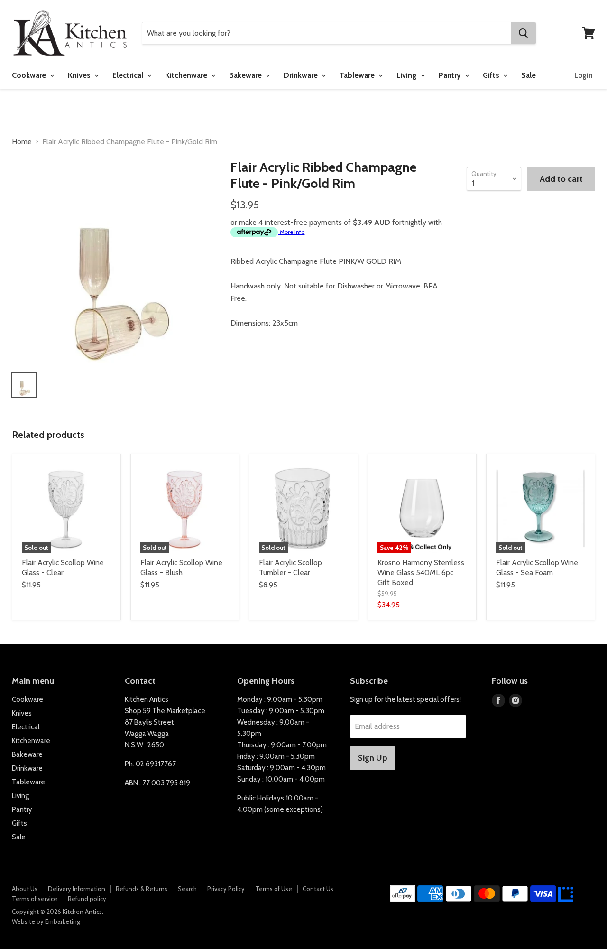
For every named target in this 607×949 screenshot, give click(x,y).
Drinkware (302, 75)
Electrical (128, 75)
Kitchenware (187, 75)
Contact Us (318, 889)
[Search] (523, 33)
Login (583, 75)
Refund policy (87, 898)
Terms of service (34, 898)
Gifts (492, 75)
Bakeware (246, 75)
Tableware (358, 75)
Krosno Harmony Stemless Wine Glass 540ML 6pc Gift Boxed (420, 572)
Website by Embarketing (46, 921)
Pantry (451, 75)
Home (22, 142)
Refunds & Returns (141, 889)
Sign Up (372, 758)
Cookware (30, 75)
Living (407, 75)
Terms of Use (273, 889)
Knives (80, 75)
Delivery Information (76, 889)
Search (187, 889)
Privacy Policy (226, 889)
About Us (24, 889)
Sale (528, 75)
